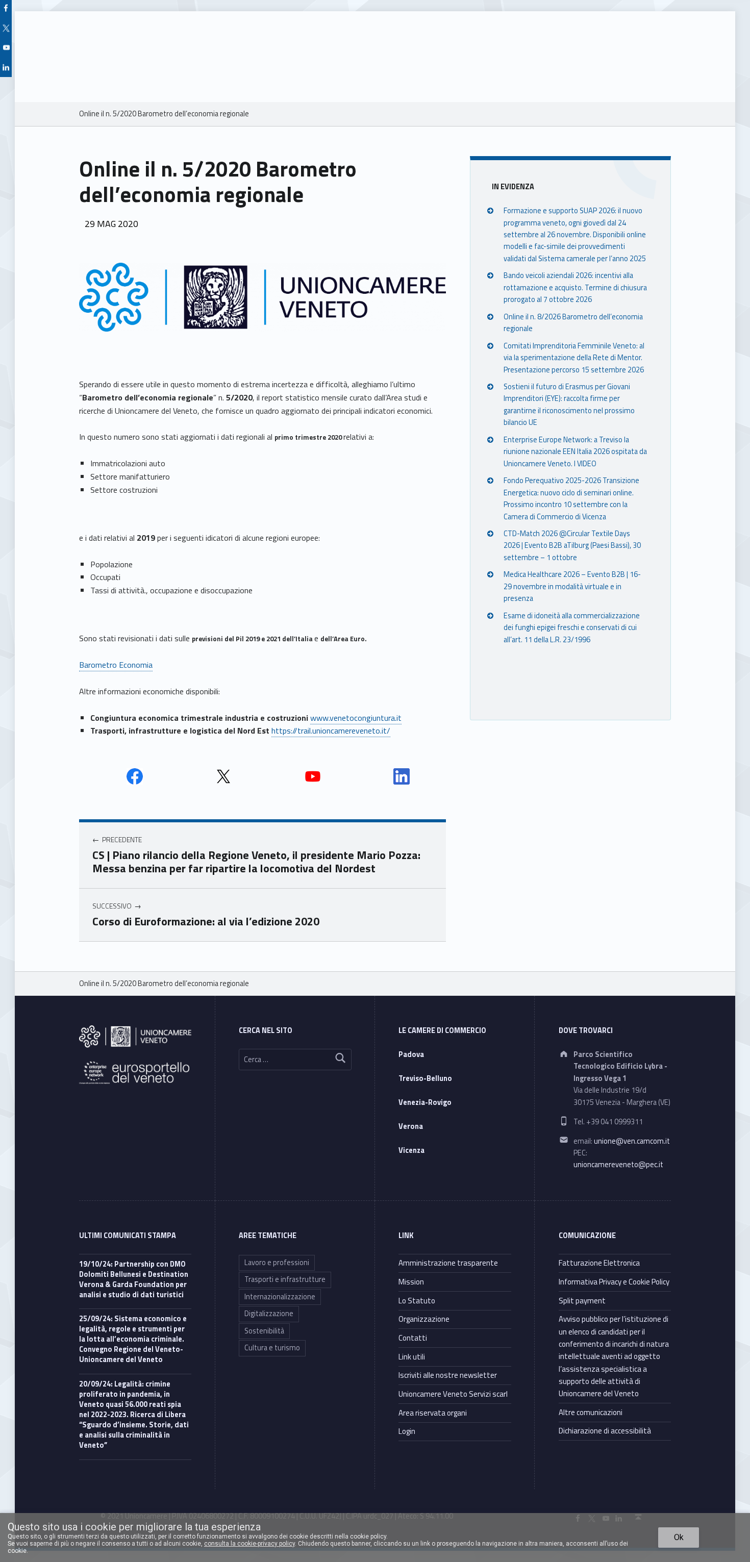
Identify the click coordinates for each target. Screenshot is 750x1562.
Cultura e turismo (272, 1347)
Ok (679, 1537)
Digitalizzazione (268, 1313)
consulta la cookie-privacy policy (249, 1543)
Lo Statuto (416, 1300)
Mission (411, 1282)
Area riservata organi (432, 1413)
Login (406, 1431)
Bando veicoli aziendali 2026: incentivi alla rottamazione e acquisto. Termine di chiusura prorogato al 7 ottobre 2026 (575, 287)
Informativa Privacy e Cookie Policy (614, 1282)
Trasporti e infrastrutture (285, 1279)
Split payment (582, 1300)
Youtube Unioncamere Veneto (313, 776)
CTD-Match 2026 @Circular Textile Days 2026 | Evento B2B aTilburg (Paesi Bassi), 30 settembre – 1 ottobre (572, 545)
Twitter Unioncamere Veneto (223, 776)
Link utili (411, 1357)
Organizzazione (423, 1319)
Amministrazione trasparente (448, 1263)
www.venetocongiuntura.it (356, 718)
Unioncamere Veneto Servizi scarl (453, 1394)
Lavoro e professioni (276, 1262)
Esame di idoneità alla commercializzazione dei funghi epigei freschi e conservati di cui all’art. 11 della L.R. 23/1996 (572, 627)
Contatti (412, 1338)
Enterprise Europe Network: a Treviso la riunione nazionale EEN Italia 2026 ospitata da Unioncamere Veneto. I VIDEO (575, 451)
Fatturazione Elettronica (599, 1263)
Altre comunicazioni (590, 1412)
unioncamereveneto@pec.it (618, 1164)
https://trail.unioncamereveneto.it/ (330, 730)
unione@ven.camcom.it (632, 1141)
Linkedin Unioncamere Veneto (401, 776)
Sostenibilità (264, 1331)
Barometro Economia (116, 665)
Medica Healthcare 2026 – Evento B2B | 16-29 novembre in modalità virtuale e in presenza (572, 586)
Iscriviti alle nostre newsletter (447, 1375)
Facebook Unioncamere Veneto (135, 776)
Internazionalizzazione (279, 1296)
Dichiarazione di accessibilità (605, 1431)
